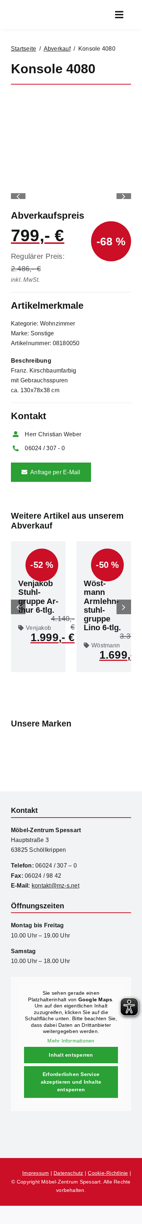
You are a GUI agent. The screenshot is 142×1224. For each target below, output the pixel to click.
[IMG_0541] (71, 98)
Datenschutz (68, 1173)
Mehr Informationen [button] (70, 1041)
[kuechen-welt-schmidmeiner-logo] (71, 1125)
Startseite (23, 49)
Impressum (35, 1173)
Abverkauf (57, 49)
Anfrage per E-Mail (55, 472)
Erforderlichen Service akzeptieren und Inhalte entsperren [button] (71, 1081)
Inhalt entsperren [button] (71, 1055)
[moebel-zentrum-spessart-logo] (27, 1129)
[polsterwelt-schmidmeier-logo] (114, 1131)
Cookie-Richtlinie (108, 1173)
